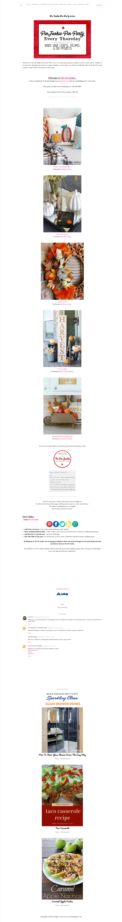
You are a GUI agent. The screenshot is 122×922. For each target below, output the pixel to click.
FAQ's (75, 4)
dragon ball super (33, 650)
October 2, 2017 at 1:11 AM (49, 646)
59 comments (65, 905)
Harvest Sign (62, 369)
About (69, 4)
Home (28, 4)
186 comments (65, 759)
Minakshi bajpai (32, 637)
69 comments (65, 832)
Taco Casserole (62, 828)
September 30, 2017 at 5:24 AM (46, 637)
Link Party (64, 607)
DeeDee (30, 617)
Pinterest (35, 4)
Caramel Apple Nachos (62, 901)
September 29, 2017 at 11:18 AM (55, 627)
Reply (29, 624)
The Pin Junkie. (34, 520)
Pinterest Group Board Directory (53, 4)
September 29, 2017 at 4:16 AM (42, 617)
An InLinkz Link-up (62, 589)
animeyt (30, 652)
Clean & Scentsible (66, 439)
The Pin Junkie (68, 77)
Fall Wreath (62, 302)
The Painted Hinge (67, 371)
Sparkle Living (66, 236)
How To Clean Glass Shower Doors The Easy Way (62, 755)
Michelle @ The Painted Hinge (37, 627)
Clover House (67, 304)
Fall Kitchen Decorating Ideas (62, 436)
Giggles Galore (67, 169)
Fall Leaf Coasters (62, 234)
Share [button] (62, 604)
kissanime (31, 653)
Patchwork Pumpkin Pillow (62, 167)
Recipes (81, 4)
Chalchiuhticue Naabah (35, 646)
